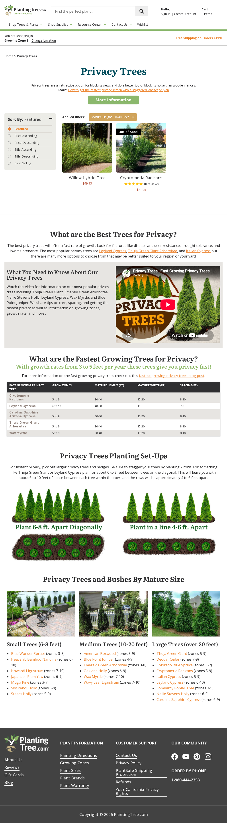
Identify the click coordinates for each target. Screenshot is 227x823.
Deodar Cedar (168, 659)
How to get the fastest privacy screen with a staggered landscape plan (118, 90)
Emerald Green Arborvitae (105, 665)
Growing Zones (74, 762)
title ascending (25, 149)
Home (8, 56)
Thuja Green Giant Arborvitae (152, 250)
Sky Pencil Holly (24, 688)
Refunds (123, 782)
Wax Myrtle (18, 433)
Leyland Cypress (112, 250)
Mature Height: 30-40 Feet (110, 117)
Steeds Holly (21, 693)
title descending (26, 156)
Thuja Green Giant (172, 653)
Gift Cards (14, 774)
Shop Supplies (58, 24)
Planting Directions (78, 755)
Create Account (185, 14)
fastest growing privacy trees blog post (171, 375)
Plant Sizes (70, 770)
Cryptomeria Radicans (19, 397)
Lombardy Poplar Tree (175, 688)
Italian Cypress (198, 250)
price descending (26, 142)
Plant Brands (72, 778)
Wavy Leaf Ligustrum (101, 682)
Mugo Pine (20, 682)
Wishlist (142, 24)
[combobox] (99, 11)
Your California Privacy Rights (137, 791)
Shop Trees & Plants (23, 24)
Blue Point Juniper (99, 659)
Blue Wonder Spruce (28, 653)
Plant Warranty (74, 785)
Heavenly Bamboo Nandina (34, 659)
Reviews (12, 767)
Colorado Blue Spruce (175, 665)
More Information (113, 99)
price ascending (25, 136)
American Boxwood (100, 653)
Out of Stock (129, 132)
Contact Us (119, 24)
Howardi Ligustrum (27, 670)
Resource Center (90, 24)
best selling (22, 163)
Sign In (165, 14)
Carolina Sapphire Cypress (179, 699)
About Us (13, 759)
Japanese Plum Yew (27, 676)
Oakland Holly (95, 670)
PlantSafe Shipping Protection (134, 772)
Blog (8, 782)
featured (21, 129)
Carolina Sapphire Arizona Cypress (23, 414)
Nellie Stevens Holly (173, 693)
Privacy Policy (128, 762)
